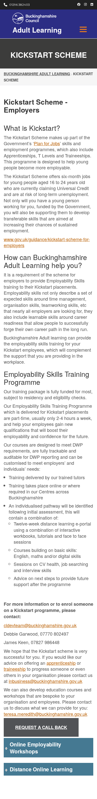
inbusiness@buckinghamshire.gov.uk (45, 681)
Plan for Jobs (47, 143)
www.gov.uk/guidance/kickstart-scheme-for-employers (47, 242)
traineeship (15, 669)
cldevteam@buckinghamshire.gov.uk (40, 625)
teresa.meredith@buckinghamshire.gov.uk (45, 714)
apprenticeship (61, 663)
